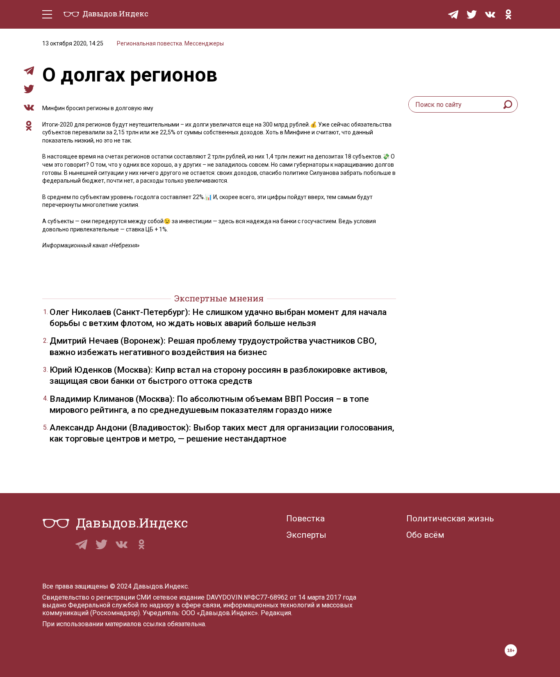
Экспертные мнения (219, 298)
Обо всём (425, 535)
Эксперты (306, 535)
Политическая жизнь (450, 518)
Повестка (305, 518)
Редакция (276, 613)
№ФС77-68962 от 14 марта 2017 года (300, 597)
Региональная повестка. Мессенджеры (170, 43)
